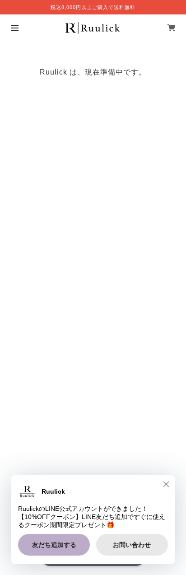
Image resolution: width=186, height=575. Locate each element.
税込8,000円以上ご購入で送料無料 (93, 7)
